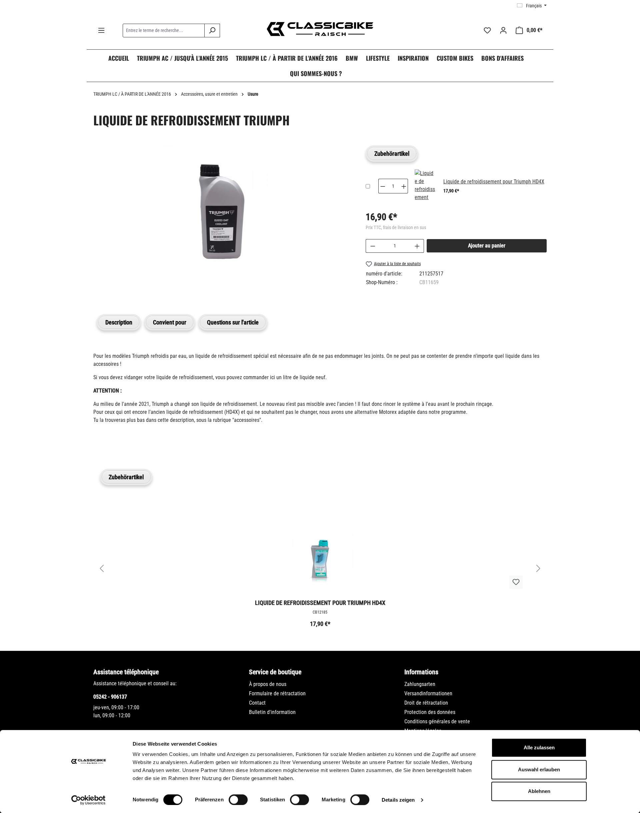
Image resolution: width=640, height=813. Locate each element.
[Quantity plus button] (404, 186)
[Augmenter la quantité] (417, 246)
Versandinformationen (428, 693)
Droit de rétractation (426, 703)
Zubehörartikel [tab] (391, 153)
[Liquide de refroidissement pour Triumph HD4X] (425, 186)
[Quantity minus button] (382, 186)
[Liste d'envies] (487, 30)
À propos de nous (267, 684)
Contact (257, 703)
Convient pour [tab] (169, 322)
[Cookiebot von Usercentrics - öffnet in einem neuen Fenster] (88, 800)
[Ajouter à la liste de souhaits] (516, 582)
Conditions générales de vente (437, 721)
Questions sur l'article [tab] (233, 322)
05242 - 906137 (110, 697)
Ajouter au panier (486, 245)
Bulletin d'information (272, 712)
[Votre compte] (503, 30)
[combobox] (164, 30)
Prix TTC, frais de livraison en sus (396, 227)
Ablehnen (539, 791)
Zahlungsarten (419, 684)
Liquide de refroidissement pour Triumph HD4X (493, 181)
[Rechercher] (212, 30)
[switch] (238, 799)
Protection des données (429, 712)
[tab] (118, 322)
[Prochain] (538, 568)
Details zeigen (398, 800)
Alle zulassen (539, 747)
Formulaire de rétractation (277, 693)
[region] (223, 223)
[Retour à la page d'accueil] (320, 29)
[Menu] (101, 30)
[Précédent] (102, 568)
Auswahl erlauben (539, 769)
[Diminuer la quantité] (373, 246)
